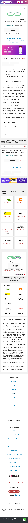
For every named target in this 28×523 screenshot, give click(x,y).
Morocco (14, 413)
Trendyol (20, 245)
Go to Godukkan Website (13, 38)
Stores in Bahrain (14, 431)
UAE (14, 385)
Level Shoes (20, 219)
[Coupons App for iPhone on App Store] (19, 496)
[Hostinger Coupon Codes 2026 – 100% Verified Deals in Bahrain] (7, 226)
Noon (7, 218)
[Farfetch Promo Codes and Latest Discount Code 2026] (20, 313)
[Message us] (24, 519)
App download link (14, 491)
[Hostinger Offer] (14, 180)
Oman (14, 397)
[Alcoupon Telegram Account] (22, 482)
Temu (21, 206)
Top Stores (6, 285)
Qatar (14, 401)
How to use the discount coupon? (14, 454)
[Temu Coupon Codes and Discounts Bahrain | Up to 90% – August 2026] (20, 199)
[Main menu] (25, 2)
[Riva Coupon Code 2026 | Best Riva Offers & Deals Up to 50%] (8, 308)
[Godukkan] (14, 14)
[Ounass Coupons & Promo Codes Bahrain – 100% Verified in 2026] (7, 240)
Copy (21, 30)
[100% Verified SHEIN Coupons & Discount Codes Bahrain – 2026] (8, 313)
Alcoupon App (14, 487)
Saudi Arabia (14, 381)
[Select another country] (18, 2)
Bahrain (14, 393)
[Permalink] (2, 172)
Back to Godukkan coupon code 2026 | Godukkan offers (14, 41)
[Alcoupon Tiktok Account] (18, 482)
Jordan (14, 409)
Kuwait (14, 389)
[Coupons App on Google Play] (16, 496)
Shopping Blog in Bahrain (14, 438)
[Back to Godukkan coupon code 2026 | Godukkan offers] (24, 8)
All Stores (8, 8)
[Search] (22, 2)
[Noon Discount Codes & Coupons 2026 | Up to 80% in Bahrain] (7, 213)
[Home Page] (6, 2)
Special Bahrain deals (14, 434)
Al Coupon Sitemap (14, 442)
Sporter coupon (14, 470)
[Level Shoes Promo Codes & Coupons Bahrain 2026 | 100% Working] (20, 213)
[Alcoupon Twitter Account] (9, 482)
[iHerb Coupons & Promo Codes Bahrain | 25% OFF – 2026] (7, 199)
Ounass (7, 247)
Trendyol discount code (14, 458)
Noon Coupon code (14, 462)
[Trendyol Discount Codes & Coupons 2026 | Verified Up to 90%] (20, 240)
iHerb (7, 204)
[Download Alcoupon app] (14, 50)
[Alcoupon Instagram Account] (5, 482)
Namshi (20, 232)
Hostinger (7, 233)
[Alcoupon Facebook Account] (14, 482)
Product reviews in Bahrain (14, 466)
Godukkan (15, 8)
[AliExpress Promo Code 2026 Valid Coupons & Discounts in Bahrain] (20, 308)
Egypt (14, 405)
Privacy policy (14, 450)
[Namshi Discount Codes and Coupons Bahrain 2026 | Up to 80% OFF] (20, 226)
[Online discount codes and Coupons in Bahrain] (3, 8)
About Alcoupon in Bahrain (14, 446)
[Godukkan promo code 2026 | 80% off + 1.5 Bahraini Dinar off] (14, 263)
